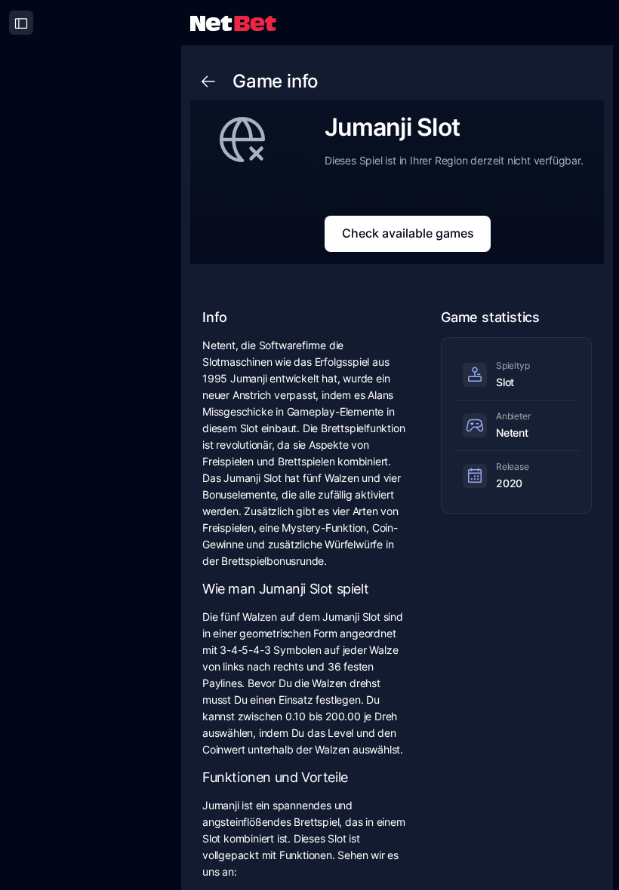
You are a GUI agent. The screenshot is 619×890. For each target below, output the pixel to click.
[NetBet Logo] (233, 22)
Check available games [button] (408, 233)
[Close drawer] (21, 23)
